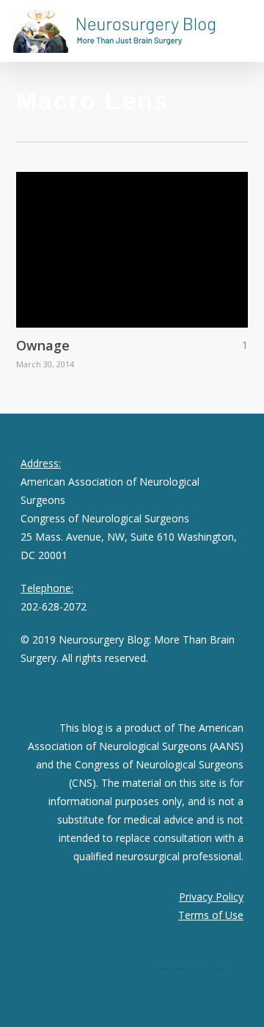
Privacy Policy (211, 897)
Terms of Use (210, 915)
